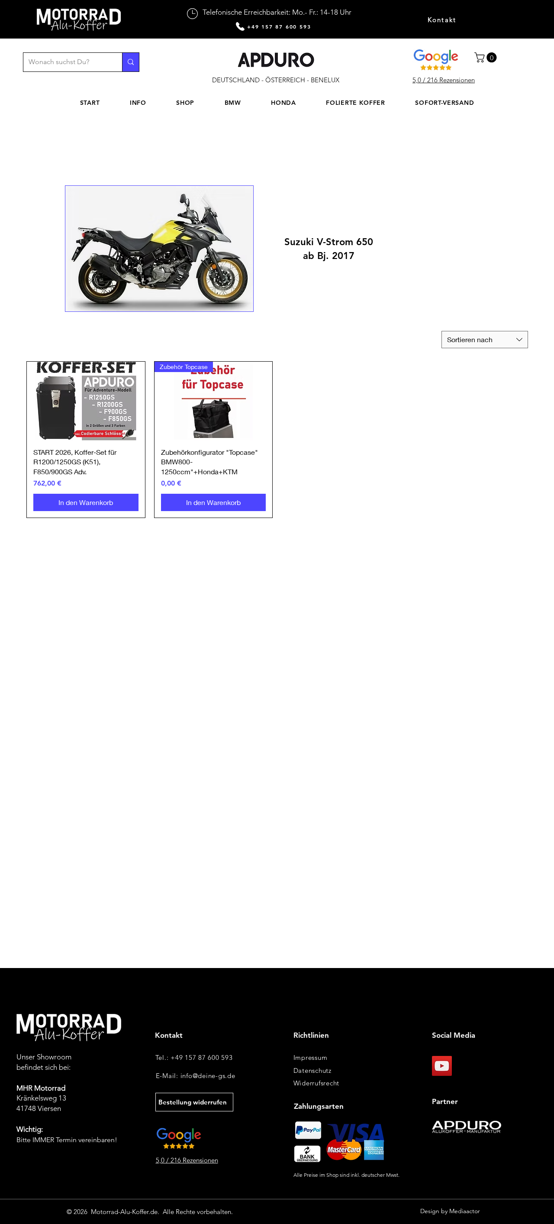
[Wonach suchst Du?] (130, 62)
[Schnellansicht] (86, 401)
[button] (486, 57)
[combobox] (484, 339)
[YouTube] (442, 1066)
